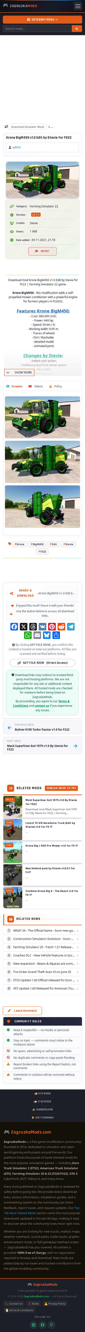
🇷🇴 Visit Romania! (42, 1117)
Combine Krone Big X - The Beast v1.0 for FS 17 (52, 893)
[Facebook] (42, 1325)
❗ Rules (33, 1303)
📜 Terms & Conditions (19, 1310)
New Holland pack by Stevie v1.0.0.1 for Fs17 (50, 870)
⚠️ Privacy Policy (54, 1303)
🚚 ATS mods (42, 1093)
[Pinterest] (51, 1325)
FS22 (43, 551)
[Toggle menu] (78, 6)
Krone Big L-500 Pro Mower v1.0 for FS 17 (52, 846)
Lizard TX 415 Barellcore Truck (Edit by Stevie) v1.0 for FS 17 (50, 825)
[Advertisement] (42, 80)
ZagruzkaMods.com (36, 1296)
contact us (42, 706)
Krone (20, 544)
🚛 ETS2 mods (42, 1101)
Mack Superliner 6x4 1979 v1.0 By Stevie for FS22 (51, 802)
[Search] (77, 28)
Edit (54, 544)
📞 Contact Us (13, 1303)
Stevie (69, 544)
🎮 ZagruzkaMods (42, 1284)
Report (45, 251)
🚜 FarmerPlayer (42, 1109)
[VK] (33, 1325)
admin (17, 147)
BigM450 (38, 544)
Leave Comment (25, 1011)
